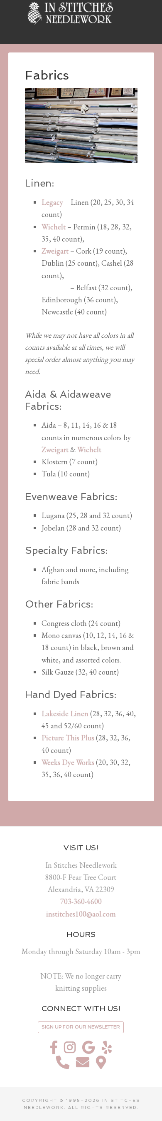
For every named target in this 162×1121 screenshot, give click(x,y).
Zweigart (56, 251)
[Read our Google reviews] (89, 1049)
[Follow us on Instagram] (69, 1049)
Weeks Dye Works (68, 762)
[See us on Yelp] (106, 1049)
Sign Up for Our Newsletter (81, 1027)
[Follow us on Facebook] (54, 1049)
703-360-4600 (81, 901)
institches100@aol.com (81, 914)
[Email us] (83, 1064)
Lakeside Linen (65, 713)
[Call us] (63, 1064)
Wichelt (54, 227)
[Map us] (100, 1064)
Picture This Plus (68, 737)
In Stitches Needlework (81, 12)
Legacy (52, 202)
